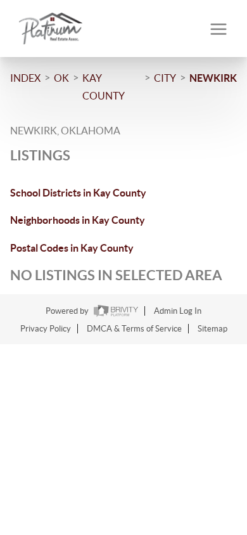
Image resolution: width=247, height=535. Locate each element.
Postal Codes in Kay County (72, 248)
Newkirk (213, 78)
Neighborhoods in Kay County (77, 220)
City (165, 78)
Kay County (103, 86)
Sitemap (212, 328)
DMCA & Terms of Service (134, 328)
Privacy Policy (45, 328)
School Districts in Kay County (78, 192)
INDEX (25, 78)
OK (61, 78)
